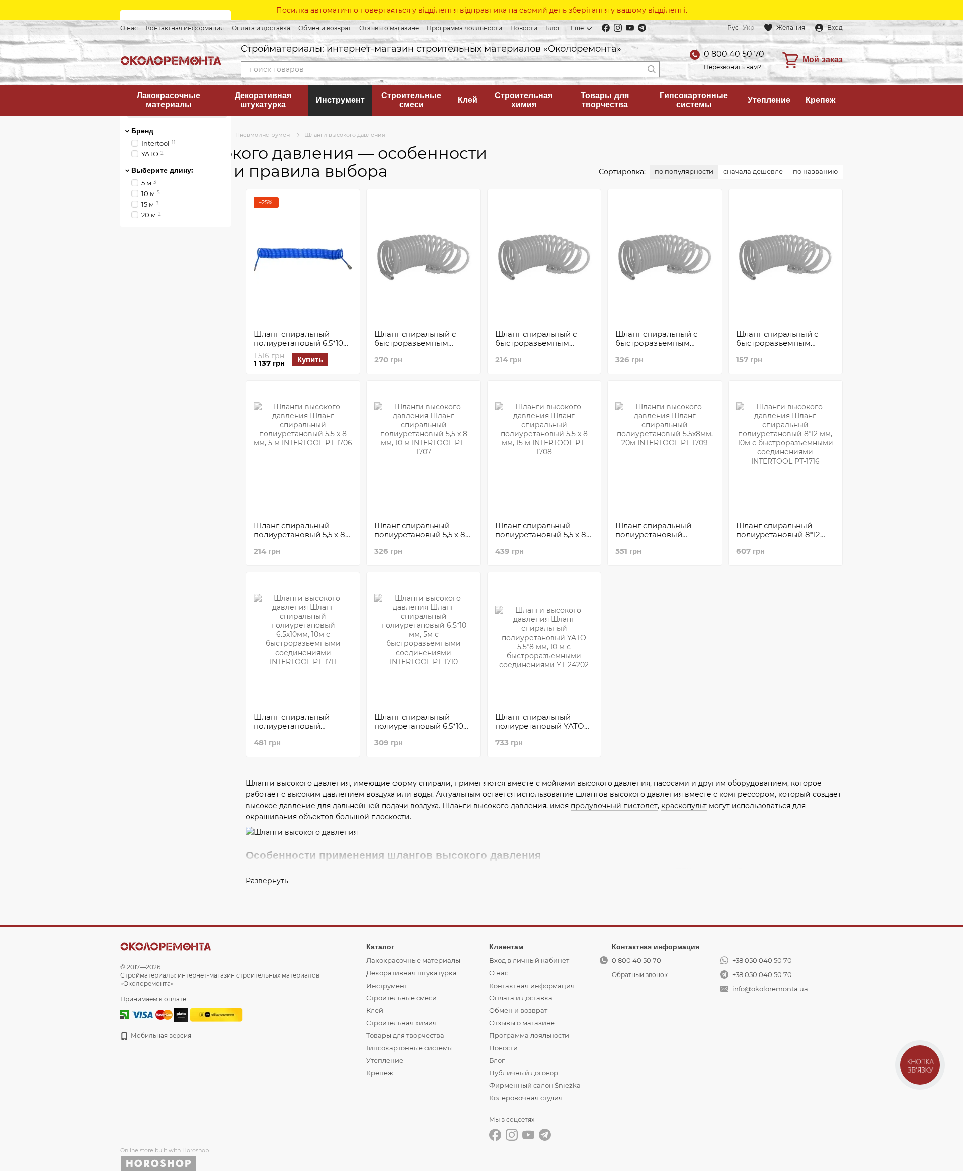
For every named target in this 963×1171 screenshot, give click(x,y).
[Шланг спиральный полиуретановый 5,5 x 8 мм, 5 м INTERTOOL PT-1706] (303, 451)
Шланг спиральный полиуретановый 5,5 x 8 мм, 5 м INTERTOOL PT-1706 (299, 539)
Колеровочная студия (526, 1098)
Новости (523, 28)
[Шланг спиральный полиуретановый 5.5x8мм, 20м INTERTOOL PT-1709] (664, 451)
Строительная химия (523, 100)
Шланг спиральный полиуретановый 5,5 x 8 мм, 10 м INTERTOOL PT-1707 (421, 539)
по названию (815, 171)
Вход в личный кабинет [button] (529, 960)
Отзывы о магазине (389, 28)
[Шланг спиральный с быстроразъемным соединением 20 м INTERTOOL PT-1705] (664, 259)
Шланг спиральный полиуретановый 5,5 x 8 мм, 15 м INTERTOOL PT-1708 (541, 539)
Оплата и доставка (261, 28)
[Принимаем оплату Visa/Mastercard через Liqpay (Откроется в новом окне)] (152, 1014)
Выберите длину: (162, 170)
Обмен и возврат (324, 28)
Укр (748, 28)
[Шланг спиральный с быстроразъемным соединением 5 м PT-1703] (785, 259)
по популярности (684, 171)
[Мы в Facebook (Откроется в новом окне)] (606, 28)
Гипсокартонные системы (694, 100)
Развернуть (267, 880)
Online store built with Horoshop (164, 1150)
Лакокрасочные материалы (168, 100)
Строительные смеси (411, 100)
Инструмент (340, 100)
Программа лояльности (464, 28)
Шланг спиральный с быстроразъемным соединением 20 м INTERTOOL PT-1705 (656, 347)
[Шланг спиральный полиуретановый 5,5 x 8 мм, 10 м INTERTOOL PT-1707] (423, 451)
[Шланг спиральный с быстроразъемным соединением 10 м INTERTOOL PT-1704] (544, 259)
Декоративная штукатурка (263, 100)
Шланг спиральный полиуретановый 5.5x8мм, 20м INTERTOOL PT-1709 (664, 539)
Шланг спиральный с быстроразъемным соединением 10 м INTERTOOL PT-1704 (536, 347)
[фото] (165, 946)
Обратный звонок (640, 975)
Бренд (142, 131)
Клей (467, 100)
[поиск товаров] (652, 69)
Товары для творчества (605, 100)
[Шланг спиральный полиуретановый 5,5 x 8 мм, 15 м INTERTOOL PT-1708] (544, 451)
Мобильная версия (160, 1035)
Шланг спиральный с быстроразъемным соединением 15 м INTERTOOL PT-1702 (415, 347)
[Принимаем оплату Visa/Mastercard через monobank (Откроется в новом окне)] (181, 1014)
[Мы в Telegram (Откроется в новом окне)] (642, 28)
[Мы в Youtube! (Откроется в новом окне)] (630, 28)
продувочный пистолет (614, 805)
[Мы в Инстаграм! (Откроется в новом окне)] (618, 28)
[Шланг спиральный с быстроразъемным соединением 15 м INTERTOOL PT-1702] (423, 259)
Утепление (769, 100)
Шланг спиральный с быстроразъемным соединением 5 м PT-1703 (777, 347)
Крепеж (820, 100)
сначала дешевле (753, 171)
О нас (129, 28)
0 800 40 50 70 (734, 54)
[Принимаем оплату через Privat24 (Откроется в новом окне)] (124, 1014)
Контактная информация (185, 28)
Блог (553, 28)
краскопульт (684, 805)
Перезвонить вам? (732, 67)
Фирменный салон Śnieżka (535, 1085)
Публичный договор (523, 1073)
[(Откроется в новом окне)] (216, 1014)
